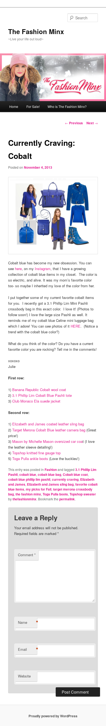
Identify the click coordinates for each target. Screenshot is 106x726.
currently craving (65, 479)
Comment (27, 554)
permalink (67, 499)
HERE (75, 326)
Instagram (43, 268)
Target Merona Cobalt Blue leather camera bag (48, 429)
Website (24, 676)
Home (13, 106)
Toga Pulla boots (55, 494)
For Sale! (33, 106)
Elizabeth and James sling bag (50, 484)
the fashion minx (28, 494)
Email (27, 649)
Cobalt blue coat (75, 474)
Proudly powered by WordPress (53, 715)
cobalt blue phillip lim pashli (29, 479)
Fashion (51, 469)
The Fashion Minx (36, 31)
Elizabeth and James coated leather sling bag (48, 423)
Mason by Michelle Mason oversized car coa (47, 441)
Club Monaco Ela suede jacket (35, 401)
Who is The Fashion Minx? (67, 106)
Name (27, 622)
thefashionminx (24, 499)
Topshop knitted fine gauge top (36, 452)
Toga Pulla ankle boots (29, 458)
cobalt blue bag (49, 474)
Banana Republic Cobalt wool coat (39, 389)
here (18, 268)
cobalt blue (27, 474)
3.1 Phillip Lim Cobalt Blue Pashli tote (42, 395)
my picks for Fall (38, 489)
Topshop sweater (83, 494)
